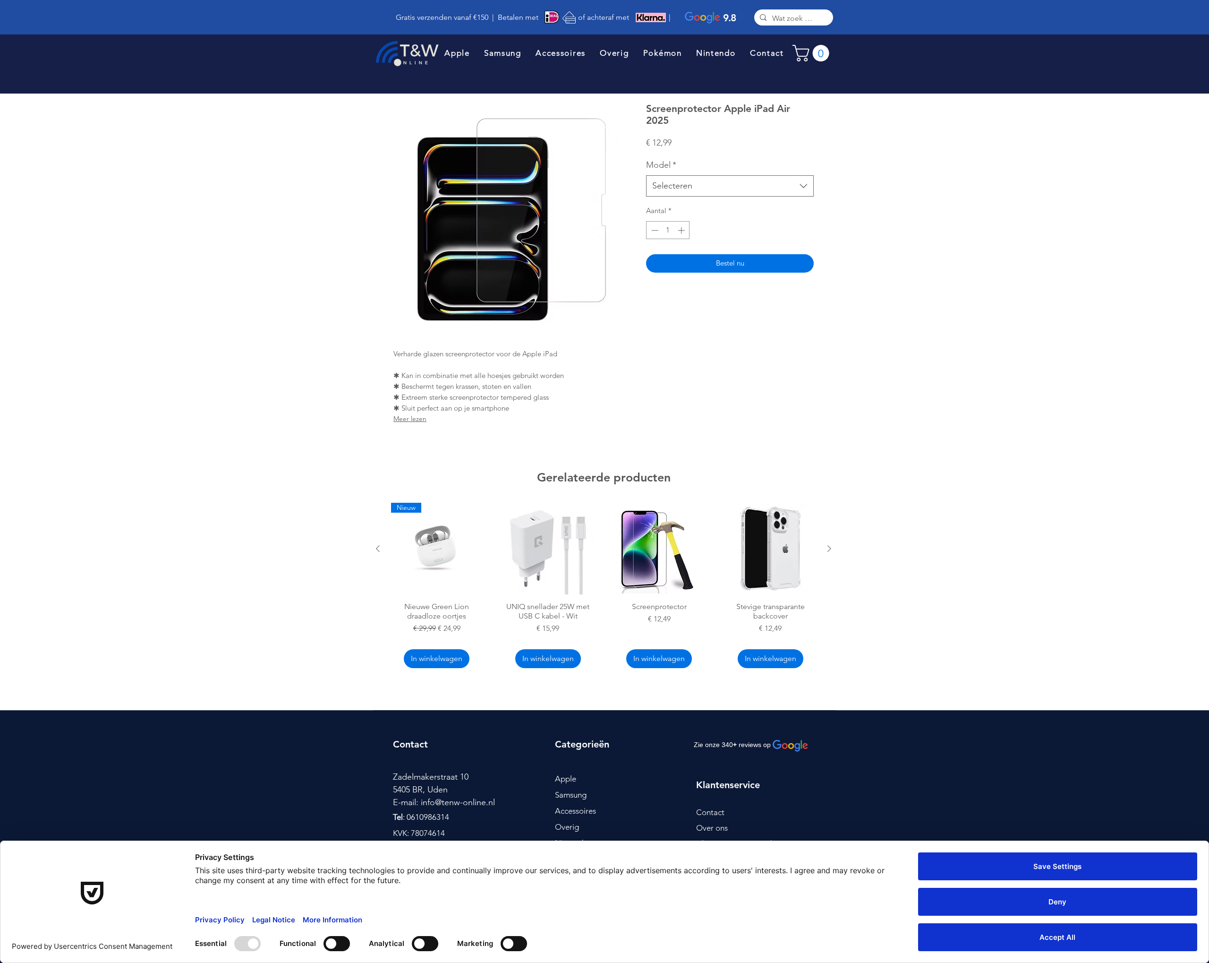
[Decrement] (653, 230)
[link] (812, 53)
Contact (710, 812)
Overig (567, 827)
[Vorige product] (377, 548)
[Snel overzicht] (548, 548)
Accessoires (575, 811)
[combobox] (730, 186)
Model (661, 165)
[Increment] (682, 230)
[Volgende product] (829, 548)
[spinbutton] (668, 230)
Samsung (571, 795)
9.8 (729, 18)
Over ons (712, 828)
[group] (603, 587)
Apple (565, 778)
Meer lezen (409, 418)
